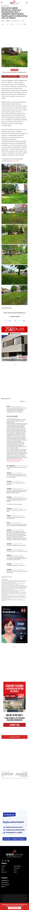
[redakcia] (2, 21)
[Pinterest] (21, 24)
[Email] (24, 24)
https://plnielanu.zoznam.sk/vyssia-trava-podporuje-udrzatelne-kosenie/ (15, 461)
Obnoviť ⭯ (22, 401)
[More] (24, 320)
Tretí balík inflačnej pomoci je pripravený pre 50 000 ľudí (7, 775)
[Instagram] (5, 861)
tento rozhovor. (16, 161)
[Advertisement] (14, 37)
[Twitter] (11, 24)
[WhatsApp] (14, 24)
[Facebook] (7, 24)
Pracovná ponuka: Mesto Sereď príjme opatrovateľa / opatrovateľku (21, 775)
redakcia (8, 20)
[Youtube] (8, 861)
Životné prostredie (5, 5)
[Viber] (17, 24)
